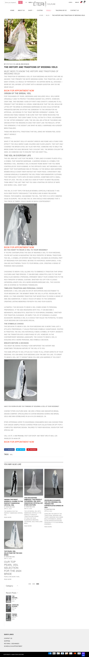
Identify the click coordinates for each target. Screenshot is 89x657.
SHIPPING (7, 641)
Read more (7, 517)
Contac (7, 411)
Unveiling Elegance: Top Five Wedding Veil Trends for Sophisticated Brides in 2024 (15, 605)
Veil (11, 454)
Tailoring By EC (61, 10)
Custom (40, 10)
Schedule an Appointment (13, 646)
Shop (30, 10)
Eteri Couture (19, 654)
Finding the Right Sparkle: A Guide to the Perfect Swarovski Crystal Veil (13, 502)
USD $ (30, 2)
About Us (21, 10)
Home (12, 10)
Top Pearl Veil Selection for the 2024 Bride (13, 553)
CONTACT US (8, 638)
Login (70, 2)
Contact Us (74, 10)
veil (28, 76)
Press (48, 10)
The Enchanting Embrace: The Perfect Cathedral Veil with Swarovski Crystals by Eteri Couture (33, 501)
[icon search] (20, 2)
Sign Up (77, 2)
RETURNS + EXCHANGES (11, 643)
